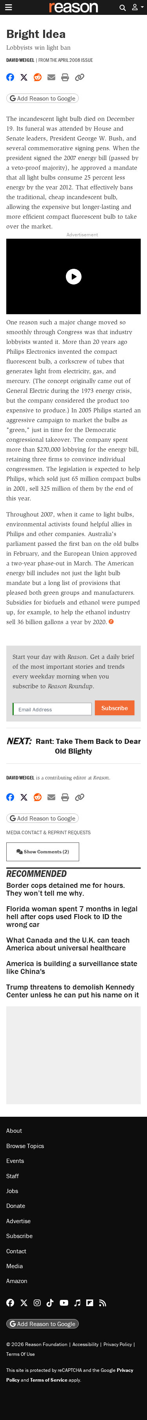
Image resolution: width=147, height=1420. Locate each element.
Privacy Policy (117, 1344)
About (14, 1130)
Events (15, 1160)
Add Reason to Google (45, 98)
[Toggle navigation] (8, 7)
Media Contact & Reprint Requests (48, 832)
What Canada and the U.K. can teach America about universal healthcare (68, 943)
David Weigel (20, 60)
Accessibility (85, 1344)
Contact (16, 1251)
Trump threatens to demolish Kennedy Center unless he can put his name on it (72, 990)
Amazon (16, 1281)
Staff (12, 1176)
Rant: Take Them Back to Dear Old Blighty (73, 746)
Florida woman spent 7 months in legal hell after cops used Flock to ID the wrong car (72, 916)
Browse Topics (25, 1146)
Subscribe (115, 708)
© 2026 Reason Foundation (36, 1344)
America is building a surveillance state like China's (71, 967)
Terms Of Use (20, 1354)
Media (14, 1266)
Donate (15, 1205)
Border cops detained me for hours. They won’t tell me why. (65, 889)
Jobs (12, 1191)
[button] (138, 7)
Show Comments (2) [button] (46, 851)
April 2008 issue (75, 60)
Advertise (18, 1221)
